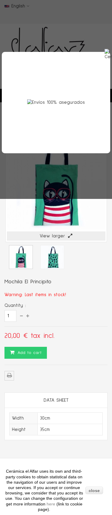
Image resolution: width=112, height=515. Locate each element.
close (94, 490)
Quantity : (15, 305)
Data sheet (56, 400)
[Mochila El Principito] (21, 267)
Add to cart (29, 353)
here (51, 504)
